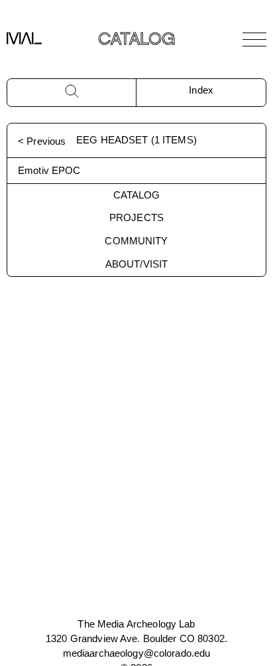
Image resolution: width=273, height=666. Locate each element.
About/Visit (136, 264)
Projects (136, 217)
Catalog (136, 195)
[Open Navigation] (254, 39)
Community (136, 240)
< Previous (42, 141)
